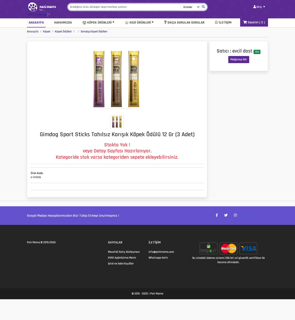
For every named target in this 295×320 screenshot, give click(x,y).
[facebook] (33, 252)
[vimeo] (49, 252)
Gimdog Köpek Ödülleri (94, 31)
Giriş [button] (259, 7)
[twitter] (28, 252)
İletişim (225, 22)
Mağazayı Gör (238, 59)
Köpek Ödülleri (63, 31)
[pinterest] (44, 252)
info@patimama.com (161, 252)
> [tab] (244, 215)
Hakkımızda (63, 22)
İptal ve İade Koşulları (121, 263)
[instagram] (38, 252)
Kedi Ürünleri (140, 22)
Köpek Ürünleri (99, 22)
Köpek (46, 31)
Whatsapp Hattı (158, 257)
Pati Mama (33, 242)
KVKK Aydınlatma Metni (122, 257)
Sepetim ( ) (256, 22)
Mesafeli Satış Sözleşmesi (124, 252)
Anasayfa (36, 22)
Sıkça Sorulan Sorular (186, 22)
